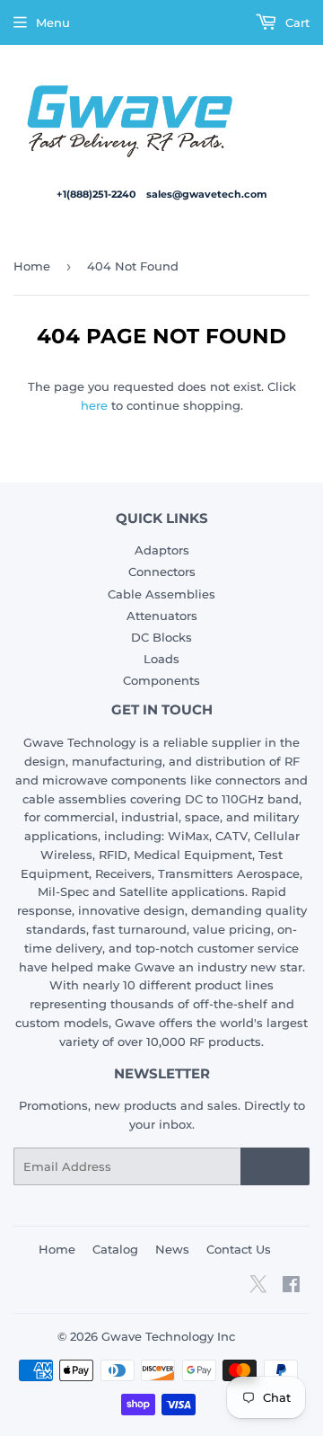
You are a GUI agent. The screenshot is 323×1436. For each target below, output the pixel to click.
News (172, 1249)
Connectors (162, 571)
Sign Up (275, 1167)
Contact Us (238, 1249)
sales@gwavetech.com (206, 194)
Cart (296, 22)
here (94, 405)
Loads (161, 659)
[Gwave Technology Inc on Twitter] (258, 1290)
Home (31, 266)
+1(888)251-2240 (97, 194)
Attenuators (162, 615)
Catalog (115, 1249)
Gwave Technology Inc (168, 1336)
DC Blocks (161, 637)
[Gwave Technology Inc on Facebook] (291, 1287)
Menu (53, 22)
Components (161, 680)
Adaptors (162, 550)
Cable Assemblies (161, 594)
